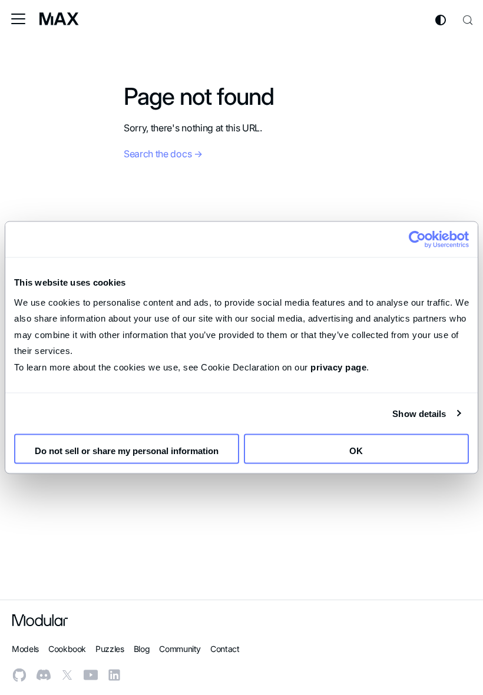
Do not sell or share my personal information (127, 451)
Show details (419, 413)
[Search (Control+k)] (468, 18)
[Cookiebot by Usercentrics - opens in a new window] (417, 240)
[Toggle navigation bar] (18, 19)
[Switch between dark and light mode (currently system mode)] (440, 20)
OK (356, 451)
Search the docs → (163, 154)
